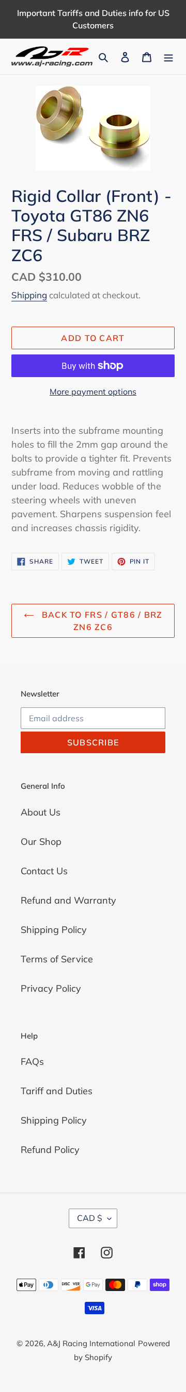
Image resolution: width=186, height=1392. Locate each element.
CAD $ (89, 1218)
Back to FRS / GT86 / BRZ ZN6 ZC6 (101, 620)
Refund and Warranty (68, 900)
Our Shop (41, 841)
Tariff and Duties (56, 1091)
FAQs (32, 1061)
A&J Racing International (91, 1343)
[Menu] (168, 56)
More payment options (93, 391)
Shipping (29, 295)
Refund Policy (50, 1150)
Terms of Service (57, 959)
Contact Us (44, 871)
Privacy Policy (51, 988)
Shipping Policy (54, 930)
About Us (40, 812)
